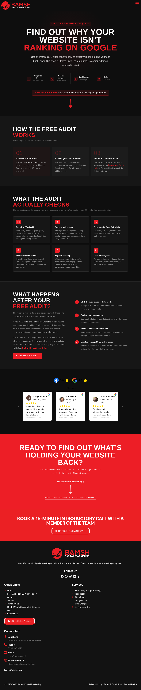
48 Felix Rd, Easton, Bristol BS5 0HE (24, 640)
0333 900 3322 (15, 648)
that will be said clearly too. (35, 348)
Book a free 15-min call (26, 356)
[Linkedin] (74, 576)
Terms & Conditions (113, 684)
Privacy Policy (95, 684)
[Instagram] (66, 576)
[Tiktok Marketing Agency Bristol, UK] (78, 576)
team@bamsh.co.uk (17, 656)
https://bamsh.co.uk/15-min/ (21, 663)
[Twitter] (70, 576)
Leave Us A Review (13, 670)
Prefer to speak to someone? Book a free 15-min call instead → (70, 498)
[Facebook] (62, 576)
